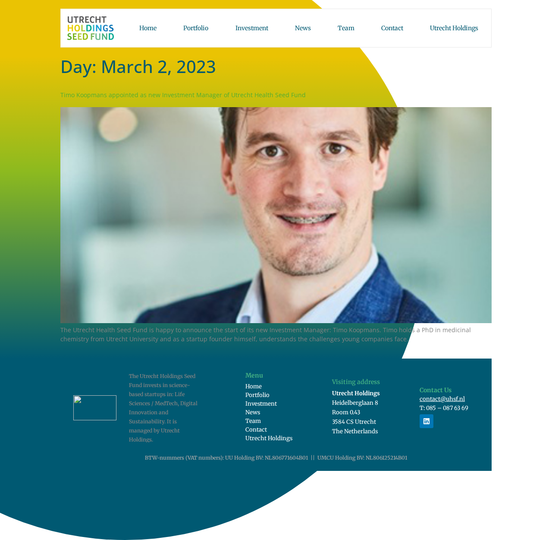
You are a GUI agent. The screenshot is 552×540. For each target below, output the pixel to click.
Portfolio (195, 28)
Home (148, 28)
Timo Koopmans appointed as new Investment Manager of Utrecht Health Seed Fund (183, 95)
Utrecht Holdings (454, 28)
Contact (392, 28)
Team (346, 28)
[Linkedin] (426, 421)
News (303, 28)
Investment (251, 28)
